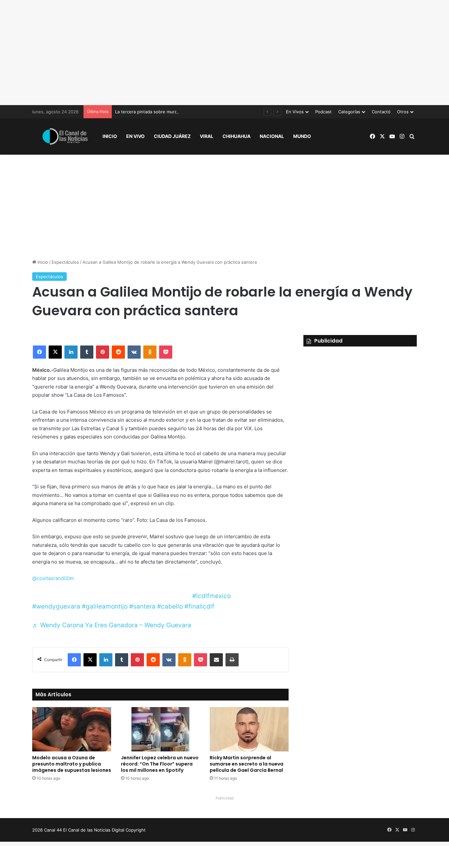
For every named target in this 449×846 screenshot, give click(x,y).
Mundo (302, 136)
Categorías (349, 111)
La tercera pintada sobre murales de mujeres (161, 111)
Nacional (272, 136)
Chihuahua (236, 136)
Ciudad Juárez (172, 136)
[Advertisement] (224, 53)
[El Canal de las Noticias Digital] (65, 136)
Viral (206, 136)
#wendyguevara (56, 606)
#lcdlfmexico (211, 596)
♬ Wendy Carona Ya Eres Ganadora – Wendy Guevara (111, 625)
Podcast (323, 111)
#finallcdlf (199, 606)
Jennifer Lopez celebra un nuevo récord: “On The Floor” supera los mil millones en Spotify (160, 763)
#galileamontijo (105, 606)
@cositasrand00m (53, 578)
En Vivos (295, 111)
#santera (142, 606)
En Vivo (135, 136)
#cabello (170, 606)
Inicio (110, 136)
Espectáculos (65, 262)
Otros (403, 111)
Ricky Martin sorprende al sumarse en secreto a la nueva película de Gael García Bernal (246, 763)
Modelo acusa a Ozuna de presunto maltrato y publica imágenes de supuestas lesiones (71, 763)
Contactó (381, 111)
